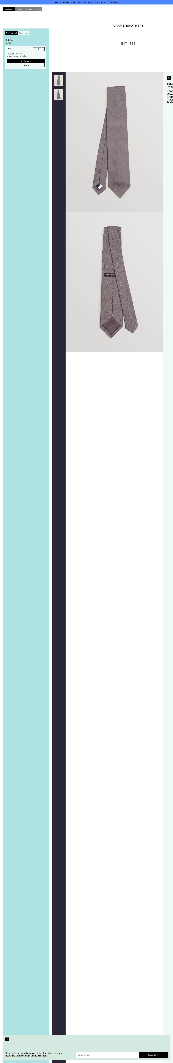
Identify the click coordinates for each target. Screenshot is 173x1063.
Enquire (26, 65)
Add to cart (25, 61)
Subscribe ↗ (153, 1055)
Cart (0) (20, 9)
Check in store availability (16, 56)
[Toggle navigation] (9, 9)
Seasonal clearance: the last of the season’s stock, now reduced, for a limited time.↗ (86, 2)
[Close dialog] (7, 1039)
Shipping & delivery (14, 53)
